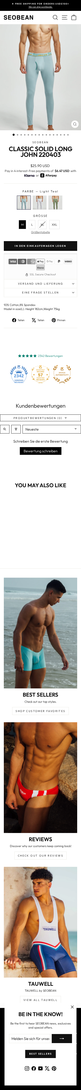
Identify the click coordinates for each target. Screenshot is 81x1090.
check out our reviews (40, 855)
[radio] (24, 203)
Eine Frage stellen (40, 292)
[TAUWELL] (40, 922)
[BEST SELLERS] (40, 633)
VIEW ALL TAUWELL (40, 1000)
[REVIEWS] (40, 777)
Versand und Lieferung (40, 283)
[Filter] (16, 429)
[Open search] (4, 429)
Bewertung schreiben (41, 451)
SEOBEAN (40, 142)
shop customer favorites (40, 711)
